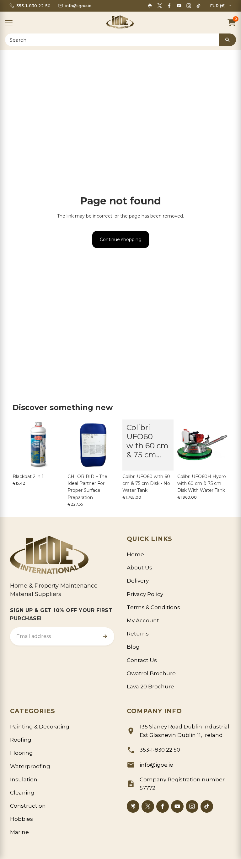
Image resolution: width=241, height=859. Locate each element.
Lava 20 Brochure (150, 686)
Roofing (20, 740)
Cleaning (22, 793)
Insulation (23, 779)
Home (135, 554)
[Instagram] (188, 5)
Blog (133, 647)
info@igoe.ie (156, 765)
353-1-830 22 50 (160, 750)
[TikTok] (198, 5)
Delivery (138, 581)
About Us (139, 567)
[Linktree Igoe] (149, 5)
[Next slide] (57, 445)
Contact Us (142, 660)
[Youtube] (179, 5)
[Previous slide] (19, 445)
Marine (19, 832)
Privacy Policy (145, 594)
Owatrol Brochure (151, 673)
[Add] (54, 460)
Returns (138, 633)
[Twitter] (159, 5)
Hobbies (21, 819)
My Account (143, 620)
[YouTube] (177, 806)
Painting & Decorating (39, 726)
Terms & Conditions (153, 607)
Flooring (21, 753)
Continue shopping (121, 239)
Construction (28, 806)
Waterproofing (30, 766)
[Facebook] (169, 5)
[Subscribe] (105, 636)
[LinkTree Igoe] (133, 806)
